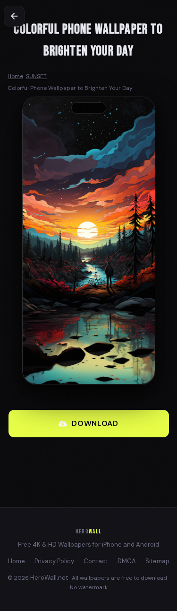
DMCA (127, 561)
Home (16, 561)
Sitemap (157, 561)
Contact (96, 561)
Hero (88, 531)
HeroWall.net (49, 578)
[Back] (14, 16)
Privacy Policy (54, 561)
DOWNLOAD (95, 423)
